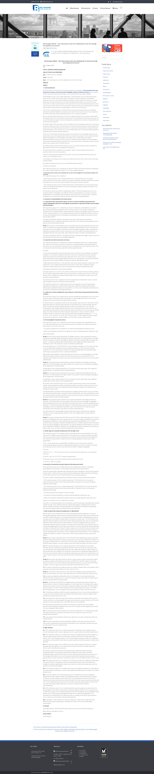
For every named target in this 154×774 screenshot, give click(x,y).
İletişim (104, 86)
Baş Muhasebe (53, 48)
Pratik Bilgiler (106, 108)
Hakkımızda (106, 80)
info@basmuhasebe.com (47, 1)
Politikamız (105, 105)
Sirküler (105, 114)
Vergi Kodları (106, 117)
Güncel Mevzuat (84, 755)
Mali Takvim (106, 102)
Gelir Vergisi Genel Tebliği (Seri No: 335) (111, 147)
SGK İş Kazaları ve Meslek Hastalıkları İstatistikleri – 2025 (112, 143)
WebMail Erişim (118, 1)
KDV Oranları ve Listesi (108, 95)
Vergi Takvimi (106, 120)
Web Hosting (50, 772)
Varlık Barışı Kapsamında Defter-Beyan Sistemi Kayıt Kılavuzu (111, 138)
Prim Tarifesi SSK (107, 111)
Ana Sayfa (82, 750)
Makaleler (105, 98)
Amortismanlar (106, 67)
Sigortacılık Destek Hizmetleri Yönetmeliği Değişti (110, 133)
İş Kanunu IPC (106, 89)
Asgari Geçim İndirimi (108, 71)
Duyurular (105, 77)
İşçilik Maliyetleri (107, 92)
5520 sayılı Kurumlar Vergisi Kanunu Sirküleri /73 (111, 129)
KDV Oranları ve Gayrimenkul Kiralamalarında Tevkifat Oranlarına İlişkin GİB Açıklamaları (54, 727)
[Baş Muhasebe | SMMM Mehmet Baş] (41, 8)
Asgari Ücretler (106, 74)
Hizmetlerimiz (106, 83)
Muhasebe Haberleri (36, 772)
